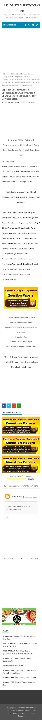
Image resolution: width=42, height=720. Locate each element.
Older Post (34, 559)
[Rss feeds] (37, 25)
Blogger (21, 716)
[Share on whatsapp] (19, 405)
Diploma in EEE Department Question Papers (19, 677)
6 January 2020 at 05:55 (30, 497)
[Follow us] (33, 25)
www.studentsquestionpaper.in (17, 166)
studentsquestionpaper (27, 708)
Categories (10, 25)
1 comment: (32, 102)
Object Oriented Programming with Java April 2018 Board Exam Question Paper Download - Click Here (21, 362)
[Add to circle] (29, 25)
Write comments (30, 486)
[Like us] (25, 25)
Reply (6, 517)
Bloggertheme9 (21, 710)
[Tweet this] (9, 405)
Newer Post (8, 559)
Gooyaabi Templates (17, 713)
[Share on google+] (14, 405)
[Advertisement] (21, 50)
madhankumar (18, 496)
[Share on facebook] (4, 405)
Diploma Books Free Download (14, 666)
